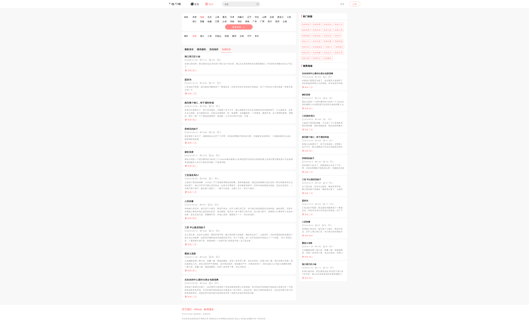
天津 (232, 16)
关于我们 (187, 309)
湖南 (247, 21)
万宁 (249, 35)
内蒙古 (241, 16)
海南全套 (327, 35)
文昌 (242, 35)
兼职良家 (189, 151)
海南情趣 (317, 52)
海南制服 (338, 41)
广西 (262, 21)
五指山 (218, 35)
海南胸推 (306, 35)
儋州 (234, 35)
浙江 (194, 21)
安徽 (202, 21)
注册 (355, 4)
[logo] (178, 4)
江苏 (289, 16)
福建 (209, 21)
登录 (342, 3)
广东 (255, 21)
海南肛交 (317, 58)
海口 (202, 35)
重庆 (224, 16)
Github (198, 309)
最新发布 (189, 49)
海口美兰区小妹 (192, 56)
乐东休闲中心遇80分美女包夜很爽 (202, 279)
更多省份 (236, 26)
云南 (285, 21)
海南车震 (338, 52)
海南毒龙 (306, 24)
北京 (209, 16)
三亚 (209, 35)
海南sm (329, 46)
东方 (257, 35)
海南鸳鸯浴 (318, 46)
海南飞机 (327, 29)
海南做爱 (317, 24)
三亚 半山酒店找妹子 (195, 227)
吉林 (272, 16)
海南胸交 (339, 46)
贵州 (277, 21)
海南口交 (338, 24)
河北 (257, 16)
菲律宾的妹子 (191, 128)
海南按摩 (306, 29)
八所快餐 (189, 201)
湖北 (240, 21)
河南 (232, 21)
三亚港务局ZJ (192, 175)
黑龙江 (280, 16)
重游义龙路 (190, 253)
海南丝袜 (317, 29)
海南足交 (327, 52)
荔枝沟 (188, 79)
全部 (194, 16)
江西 (217, 21)
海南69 (338, 35)
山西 (264, 16)
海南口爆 (338, 29)
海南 (202, 16)
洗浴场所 (213, 49)
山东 (224, 21)
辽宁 (249, 16)
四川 (270, 21)
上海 (217, 16)
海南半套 (317, 41)
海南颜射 (327, 58)
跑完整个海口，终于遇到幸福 (199, 102)
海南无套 (306, 58)
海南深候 (306, 52)
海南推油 (327, 24)
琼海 (227, 35)
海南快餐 (327, 41)
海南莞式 (306, 46)
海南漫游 (317, 35)
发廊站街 (226, 49)
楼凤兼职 (201, 49)
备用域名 (209, 309)
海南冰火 (306, 41)
